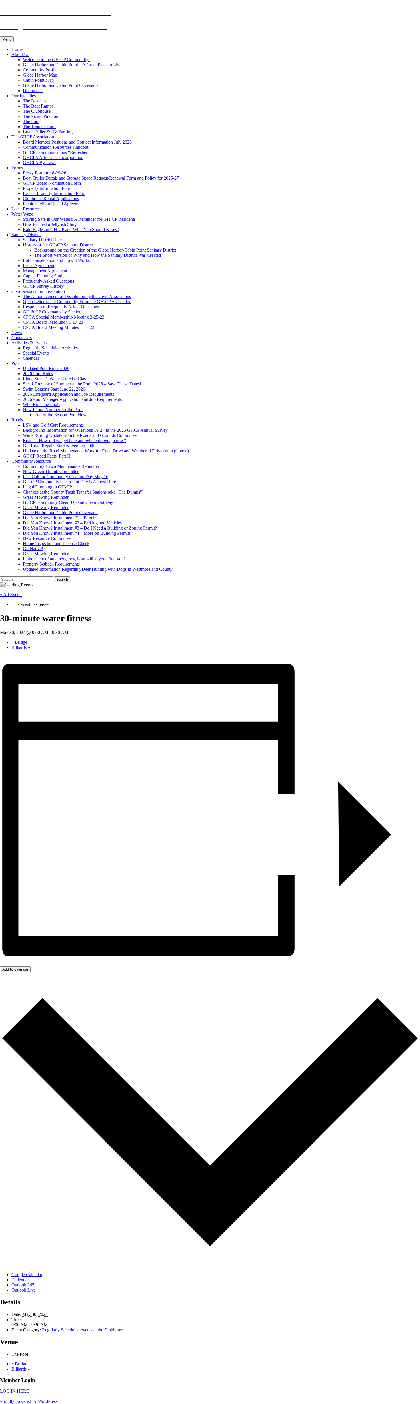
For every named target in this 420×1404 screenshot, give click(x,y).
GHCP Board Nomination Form (52, 183)
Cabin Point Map (38, 80)
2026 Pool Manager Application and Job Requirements (72, 399)
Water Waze (22, 214)
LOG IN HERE (14, 1391)
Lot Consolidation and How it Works (56, 260)
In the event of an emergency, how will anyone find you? (74, 558)
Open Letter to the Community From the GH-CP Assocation (77, 301)
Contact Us (21, 337)
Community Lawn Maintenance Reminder (61, 466)
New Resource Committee (47, 538)
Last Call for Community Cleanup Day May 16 (65, 476)
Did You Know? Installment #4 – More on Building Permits (77, 533)
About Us (20, 54)
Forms (17, 167)
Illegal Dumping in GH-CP (47, 486)
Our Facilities (23, 95)
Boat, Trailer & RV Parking (48, 131)
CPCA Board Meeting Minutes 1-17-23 (58, 327)
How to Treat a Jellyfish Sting (50, 224)
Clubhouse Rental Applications (51, 198)
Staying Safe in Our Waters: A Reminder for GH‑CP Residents (79, 219)
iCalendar (20, 1279)
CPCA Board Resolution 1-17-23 (53, 322)
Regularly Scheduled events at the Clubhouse (83, 1329)
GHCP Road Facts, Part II (46, 456)
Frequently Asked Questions (48, 281)
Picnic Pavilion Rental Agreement (53, 203)
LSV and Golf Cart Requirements (53, 425)
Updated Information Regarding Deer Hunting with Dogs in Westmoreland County (98, 569)
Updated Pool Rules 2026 (46, 368)
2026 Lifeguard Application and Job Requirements (68, 394)
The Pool (31, 121)
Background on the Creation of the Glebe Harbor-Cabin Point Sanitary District (105, 250)
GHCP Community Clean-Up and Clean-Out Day (68, 502)
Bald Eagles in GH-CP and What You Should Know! (71, 229)
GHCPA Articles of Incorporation (53, 157)
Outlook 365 (22, 1284)
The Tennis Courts (39, 126)
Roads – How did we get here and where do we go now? (74, 440)
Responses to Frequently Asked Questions (61, 306)
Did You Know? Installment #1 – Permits (60, 517)
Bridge (19, 642)
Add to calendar (15, 969)
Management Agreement (45, 270)
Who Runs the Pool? (41, 404)
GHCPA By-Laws (39, 162)
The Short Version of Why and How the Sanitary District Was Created (97, 255)
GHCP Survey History (43, 286)
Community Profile (40, 69)
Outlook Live (23, 1290)
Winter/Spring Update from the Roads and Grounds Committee (80, 435)
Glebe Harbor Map (40, 75)
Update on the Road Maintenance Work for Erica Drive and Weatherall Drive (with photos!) (106, 450)
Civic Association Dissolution (38, 291)
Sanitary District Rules (43, 239)
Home (17, 49)
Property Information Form (47, 188)
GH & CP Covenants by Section (52, 311)
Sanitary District (26, 234)
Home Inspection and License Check (56, 543)
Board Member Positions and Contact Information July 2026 (77, 142)
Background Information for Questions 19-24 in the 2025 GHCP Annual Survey (95, 430)
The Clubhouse (37, 111)
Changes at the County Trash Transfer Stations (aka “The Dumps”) (83, 492)
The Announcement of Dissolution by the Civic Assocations (77, 296)
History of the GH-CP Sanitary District (58, 244)
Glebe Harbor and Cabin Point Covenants (60, 85)
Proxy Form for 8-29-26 (44, 172)
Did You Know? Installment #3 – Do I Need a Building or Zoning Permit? (90, 528)
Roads (17, 419)
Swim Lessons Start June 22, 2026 (54, 389)
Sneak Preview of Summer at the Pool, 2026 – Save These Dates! (82, 383)
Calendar (31, 358)
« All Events (11, 594)
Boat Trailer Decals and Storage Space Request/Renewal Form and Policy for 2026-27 (101, 178)
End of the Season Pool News (61, 414)
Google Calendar (26, 1274)
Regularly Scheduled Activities (51, 347)
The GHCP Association (32, 136)
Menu (6, 39)
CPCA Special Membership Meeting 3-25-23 (63, 317)
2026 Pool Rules (38, 373)
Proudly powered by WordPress (28, 1401)
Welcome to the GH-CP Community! (56, 59)
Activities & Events (29, 342)
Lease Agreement (38, 265)
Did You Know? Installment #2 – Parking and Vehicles (72, 522)
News (16, 332)
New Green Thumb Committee (51, 471)
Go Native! (33, 548)
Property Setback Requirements (51, 564)
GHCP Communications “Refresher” (56, 152)
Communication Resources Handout (55, 147)
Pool (15, 363)
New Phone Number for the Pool (53, 409)
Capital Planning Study (44, 275)
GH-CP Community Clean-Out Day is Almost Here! (70, 481)
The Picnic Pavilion (40, 116)
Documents (33, 90)
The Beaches (34, 100)
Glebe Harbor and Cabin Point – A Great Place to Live (72, 64)
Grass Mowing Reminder (46, 497)
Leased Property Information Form (54, 193)
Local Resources (26, 208)
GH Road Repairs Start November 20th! (59, 445)
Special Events (36, 353)
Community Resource (31, 461)
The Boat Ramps (38, 106)
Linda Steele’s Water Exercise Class (55, 378)
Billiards (20, 647)
